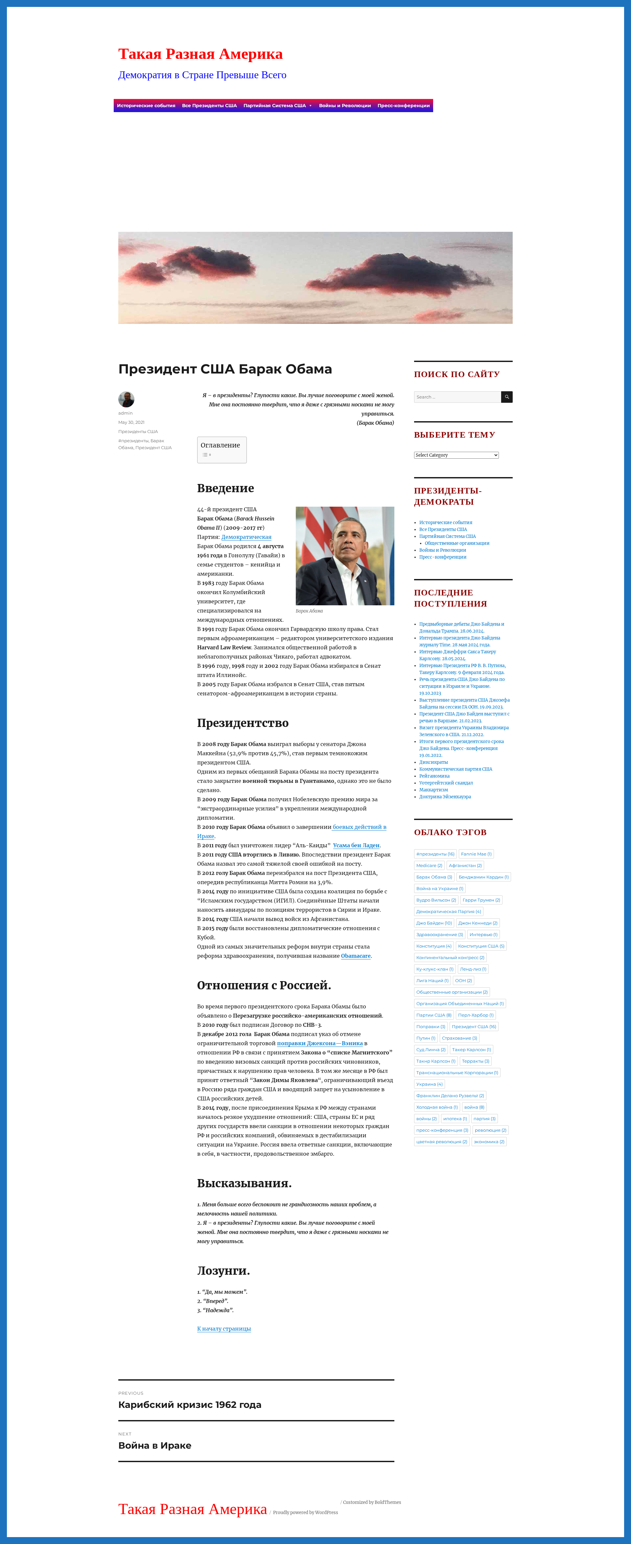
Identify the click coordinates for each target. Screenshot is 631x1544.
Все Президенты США (209, 106)
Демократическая (246, 537)
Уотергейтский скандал (446, 783)
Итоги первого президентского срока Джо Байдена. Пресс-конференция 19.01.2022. (461, 748)
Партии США (434, 1015)
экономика (489, 1141)
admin (125, 413)
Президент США (153, 447)
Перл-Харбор (476, 1015)
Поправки (430, 1026)
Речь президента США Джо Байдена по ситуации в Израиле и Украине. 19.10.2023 (462, 686)
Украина (429, 1084)
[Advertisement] (317, 177)
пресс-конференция (442, 1130)
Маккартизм (433, 790)
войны (426, 1118)
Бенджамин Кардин (484, 877)
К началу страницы (224, 1328)
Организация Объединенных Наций (460, 1003)
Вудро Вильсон (436, 900)
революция (490, 1130)
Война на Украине (439, 888)
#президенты (133, 440)
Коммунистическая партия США (455, 769)
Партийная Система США (275, 106)
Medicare (429, 865)
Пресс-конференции (404, 106)
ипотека (455, 1118)
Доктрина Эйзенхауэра (445, 797)
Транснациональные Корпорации (457, 1072)
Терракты (475, 1061)
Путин (425, 1038)
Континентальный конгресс (450, 957)
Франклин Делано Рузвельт (450, 1095)
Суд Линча (431, 1049)
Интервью (484, 934)
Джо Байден (434, 923)
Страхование (459, 1038)
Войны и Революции (345, 106)
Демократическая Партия (448, 911)
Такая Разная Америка (200, 53)
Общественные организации (457, 543)
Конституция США (481, 946)
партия (485, 1118)
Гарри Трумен (481, 900)
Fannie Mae (476, 853)
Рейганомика (434, 776)
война (474, 1107)
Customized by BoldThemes (372, 1502)
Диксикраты (433, 762)
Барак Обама (434, 877)
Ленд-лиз (473, 969)
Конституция (434, 946)
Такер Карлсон (471, 1049)
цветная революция (441, 1141)
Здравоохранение (439, 934)
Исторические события (146, 106)
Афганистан (465, 865)
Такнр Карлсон (436, 1061)
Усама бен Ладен (356, 845)
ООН (463, 980)
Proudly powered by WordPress (305, 1512)
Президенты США (138, 431)
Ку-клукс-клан (435, 969)
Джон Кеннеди (478, 923)
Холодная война (437, 1107)
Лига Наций (432, 980)
